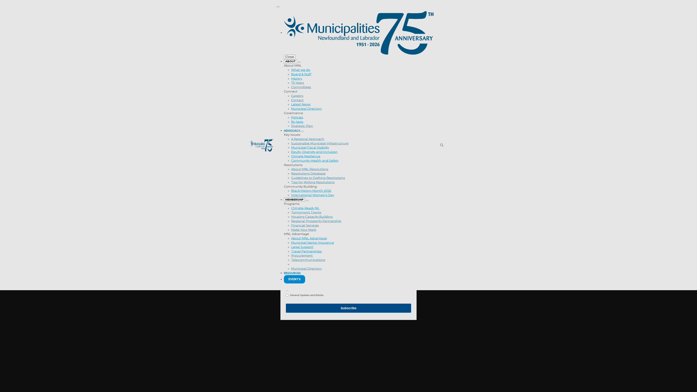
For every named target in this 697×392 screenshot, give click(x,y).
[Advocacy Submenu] (302, 131)
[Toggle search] (442, 145)
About (290, 61)
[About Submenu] (299, 62)
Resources (292, 273)
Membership (294, 199)
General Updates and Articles (307, 295)
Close (289, 57)
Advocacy (292, 130)
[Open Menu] (278, 6)
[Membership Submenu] (307, 200)
